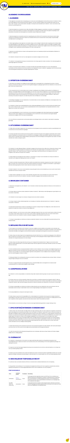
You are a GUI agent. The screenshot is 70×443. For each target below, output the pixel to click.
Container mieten (55, 3)
